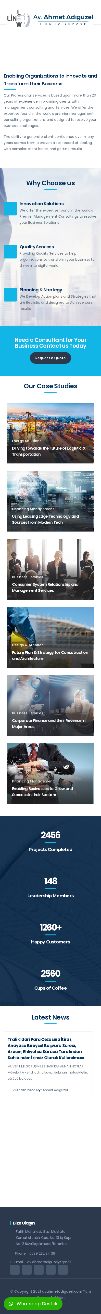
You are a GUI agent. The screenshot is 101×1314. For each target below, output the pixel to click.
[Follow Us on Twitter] (15, 1270)
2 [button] (50, 1196)
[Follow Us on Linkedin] (39, 1270)
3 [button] (57, 1196)
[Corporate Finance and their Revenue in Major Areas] (50, 705)
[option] (48, 1063)
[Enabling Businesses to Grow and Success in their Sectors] (50, 773)
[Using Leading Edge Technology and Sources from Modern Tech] (50, 500)
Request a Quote (50, 357)
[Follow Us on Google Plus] (51, 1270)
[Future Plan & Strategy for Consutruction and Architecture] (50, 637)
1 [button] (42, 1196)
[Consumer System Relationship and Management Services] (50, 569)
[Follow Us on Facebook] (27, 1270)
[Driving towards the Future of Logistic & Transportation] (50, 432)
